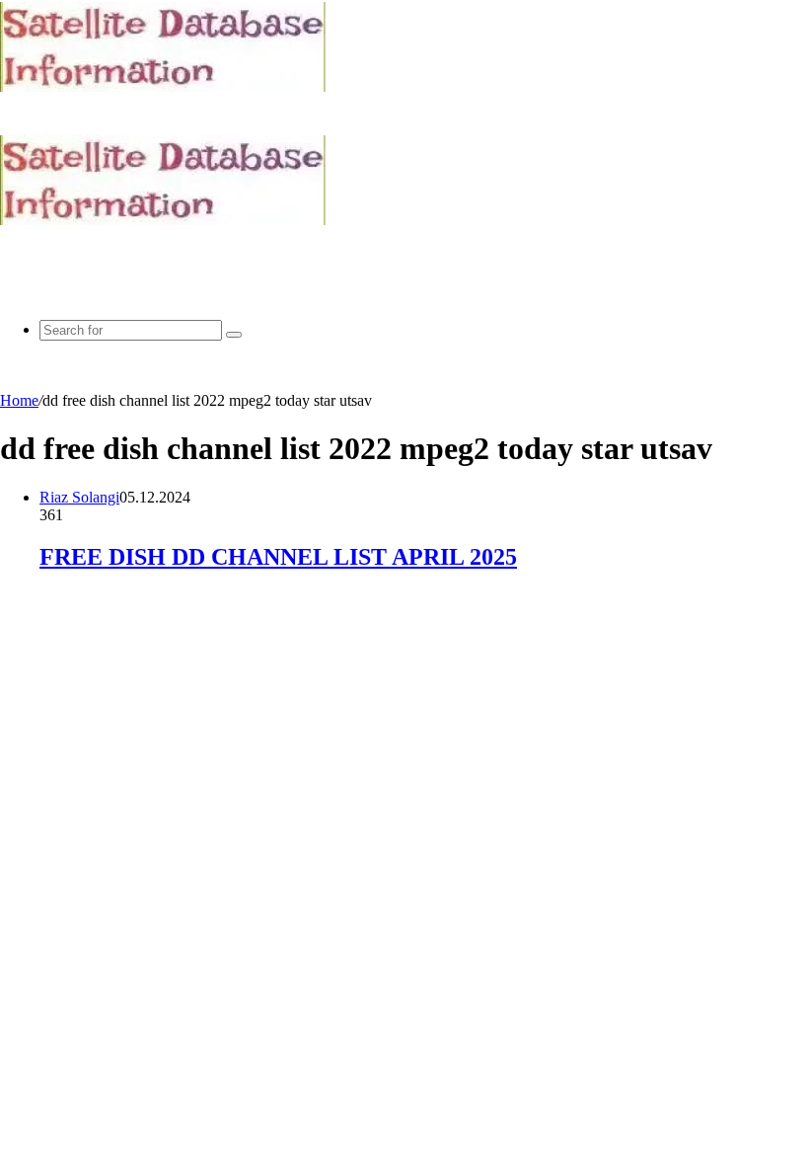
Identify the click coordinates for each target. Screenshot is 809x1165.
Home (19, 400)
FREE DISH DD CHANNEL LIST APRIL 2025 (278, 557)
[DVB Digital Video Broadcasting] (163, 86)
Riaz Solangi (79, 497)
